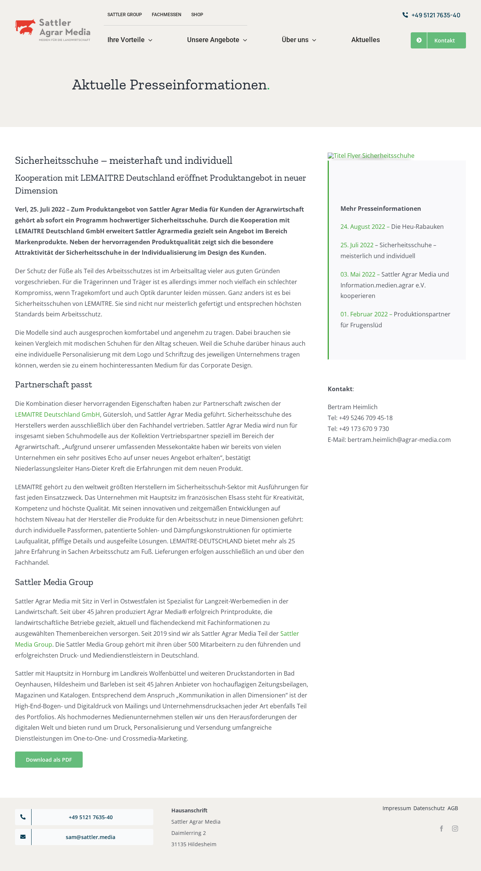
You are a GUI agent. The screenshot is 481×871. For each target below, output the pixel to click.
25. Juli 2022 (357, 245)
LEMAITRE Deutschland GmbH (57, 414)
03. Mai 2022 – (394, 285)
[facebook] (442, 829)
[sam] (52, 22)
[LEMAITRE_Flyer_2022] (371, 155)
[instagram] (455, 829)
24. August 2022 (363, 226)
